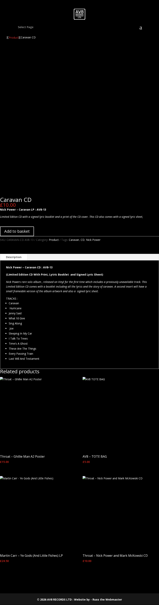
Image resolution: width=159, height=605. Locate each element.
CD (83, 240)
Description (14, 257)
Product (14, 37)
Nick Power (93, 240)
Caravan (74, 240)
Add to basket (17, 231)
